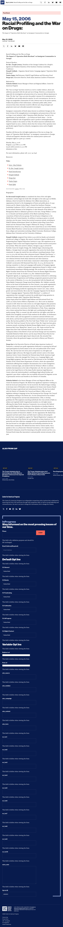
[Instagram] (13, 509)
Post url (4, 662)
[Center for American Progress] (2, 2)
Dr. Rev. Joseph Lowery (16, 168)
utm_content (6, 711)
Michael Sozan (5, 479)
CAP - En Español (6, 920)
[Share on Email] (56, 2)
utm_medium (6, 686)
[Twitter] (3, 509)
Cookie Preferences (6, 924)
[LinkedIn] (16, 509)
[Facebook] (7, 509)
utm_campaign (7, 698)
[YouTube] (10, 509)
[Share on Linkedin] (48, 2)
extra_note (5, 864)
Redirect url (6, 652)
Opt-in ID (5, 890)
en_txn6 (4, 801)
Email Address (10, 546)
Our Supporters (5, 922)
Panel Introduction (15, 172)
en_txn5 (4, 788)
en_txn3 (4, 762)
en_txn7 (4, 813)
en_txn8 (4, 826)
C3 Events (5, 580)
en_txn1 (4, 737)
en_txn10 (5, 852)
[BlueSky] (19, 509)
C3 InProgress (6, 618)
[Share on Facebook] (44, 2)
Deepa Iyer (12, 178)
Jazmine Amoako (56, 475)
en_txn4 (4, 775)
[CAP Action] (7, 908)
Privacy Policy (5, 919)
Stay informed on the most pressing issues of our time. (29, 524)
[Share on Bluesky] (52, 2)
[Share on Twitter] (41, 2)
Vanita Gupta (13, 181)
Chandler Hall (31, 478)
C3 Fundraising (7, 593)
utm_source (6, 673)
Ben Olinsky (11, 479)
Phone (4, 531)
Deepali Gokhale (14, 175)
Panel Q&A (12, 184)
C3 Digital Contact (8, 631)
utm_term (5, 724)
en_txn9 (4, 839)
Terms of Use (5, 917)
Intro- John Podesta (15, 165)
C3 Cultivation (6, 605)
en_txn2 (4, 749)
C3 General (5, 567)
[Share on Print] (60, 2)
